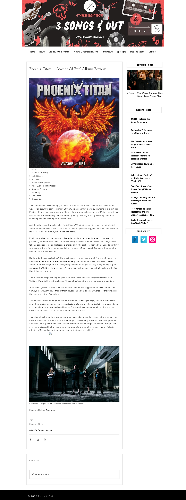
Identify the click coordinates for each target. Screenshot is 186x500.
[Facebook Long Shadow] (135, 239)
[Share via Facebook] (30, 439)
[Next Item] (158, 80)
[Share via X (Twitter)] (37, 439)
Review (32, 424)
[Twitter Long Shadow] (144, 239)
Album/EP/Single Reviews (40, 430)
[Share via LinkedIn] (45, 439)
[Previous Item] (131, 80)
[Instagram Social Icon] (152, 239)
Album (41, 424)
